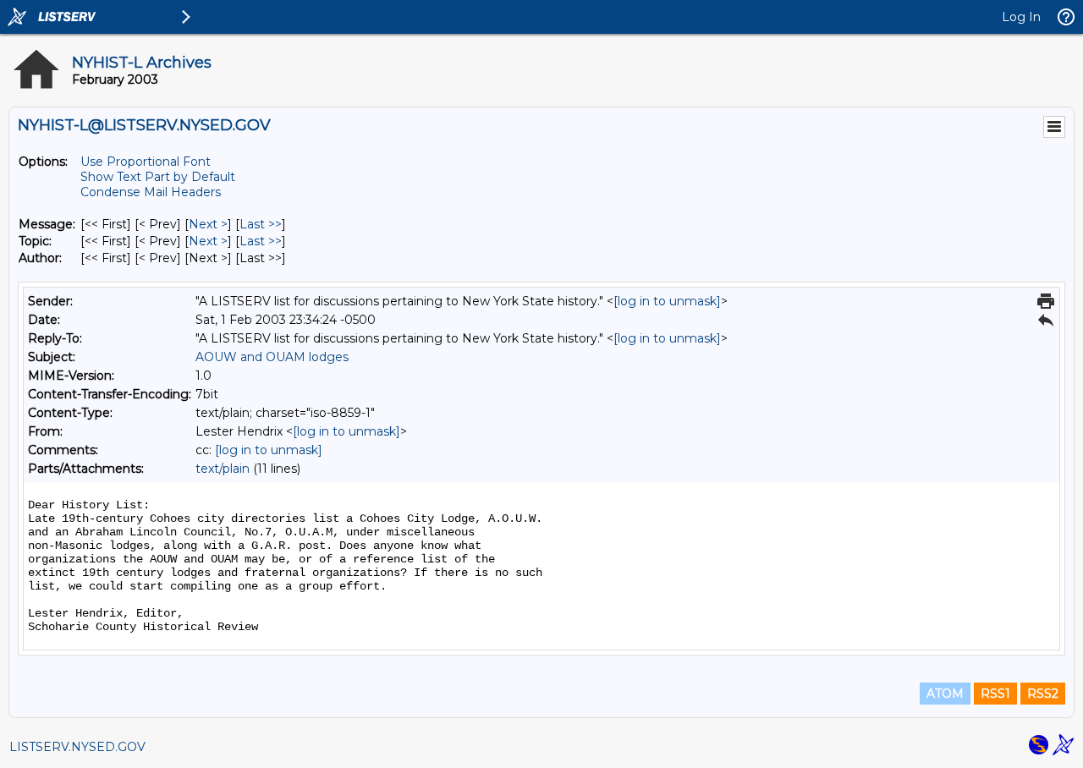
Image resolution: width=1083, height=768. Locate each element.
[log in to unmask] (667, 301)
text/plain (222, 468)
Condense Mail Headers (150, 192)
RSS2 (1042, 693)
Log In (1021, 17)
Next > (208, 224)
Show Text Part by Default (157, 176)
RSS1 (995, 693)
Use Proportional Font (145, 161)
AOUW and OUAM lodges (272, 357)
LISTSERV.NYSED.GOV (77, 746)
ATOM (945, 693)
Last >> (260, 224)
